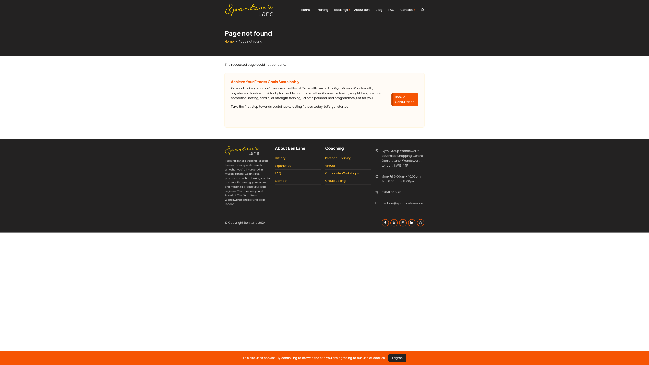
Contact (406, 10)
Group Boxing (335, 181)
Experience (283, 166)
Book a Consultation (404, 99)
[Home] (249, 9)
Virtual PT (332, 166)
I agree (397, 358)
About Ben (362, 10)
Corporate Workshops (342, 173)
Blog (379, 10)
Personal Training (338, 158)
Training (322, 10)
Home (305, 10)
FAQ (391, 10)
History (280, 158)
